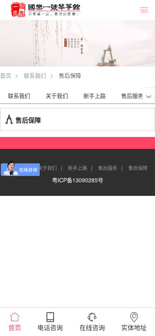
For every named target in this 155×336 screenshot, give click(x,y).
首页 (5, 75)
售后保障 (137, 167)
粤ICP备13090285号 (77, 180)
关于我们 (57, 96)
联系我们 (35, 75)
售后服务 (132, 96)
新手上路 (94, 96)
